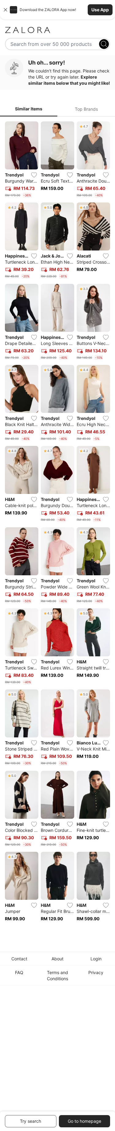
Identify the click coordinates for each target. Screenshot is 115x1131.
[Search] (104, 44)
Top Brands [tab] (86, 109)
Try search (30, 1121)
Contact (19, 958)
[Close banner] (5, 10)
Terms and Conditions (57, 975)
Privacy (95, 972)
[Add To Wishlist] (34, 175)
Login (96, 958)
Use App (100, 9)
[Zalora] (57, 30)
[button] (57, 10)
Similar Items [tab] (28, 108)
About (57, 958)
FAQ (19, 972)
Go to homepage (84, 1121)
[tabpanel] (57, 526)
